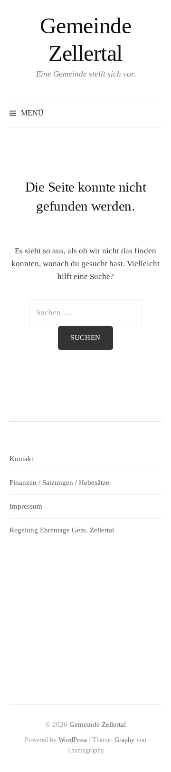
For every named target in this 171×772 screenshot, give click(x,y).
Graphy (124, 739)
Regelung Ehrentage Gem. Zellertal (62, 530)
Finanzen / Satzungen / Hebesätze (59, 482)
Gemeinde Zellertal (97, 724)
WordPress (72, 739)
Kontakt (21, 459)
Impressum (26, 506)
